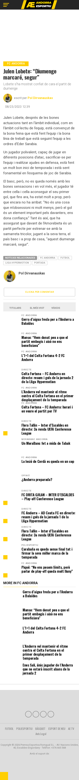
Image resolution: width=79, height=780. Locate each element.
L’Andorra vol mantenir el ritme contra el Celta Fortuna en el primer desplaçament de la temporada (47, 395)
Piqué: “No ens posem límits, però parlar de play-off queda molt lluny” (47, 569)
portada (39, 262)
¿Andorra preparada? (36, 479)
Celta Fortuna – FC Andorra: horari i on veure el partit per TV (47, 408)
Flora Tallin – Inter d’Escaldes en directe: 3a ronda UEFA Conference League (46, 429)
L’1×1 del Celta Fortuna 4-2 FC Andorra (43, 357)
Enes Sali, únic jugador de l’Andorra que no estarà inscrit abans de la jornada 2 (48, 668)
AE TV (71, 728)
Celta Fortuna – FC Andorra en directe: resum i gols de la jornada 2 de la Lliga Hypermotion (47, 377)
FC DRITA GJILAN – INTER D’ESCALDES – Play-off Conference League (47, 496)
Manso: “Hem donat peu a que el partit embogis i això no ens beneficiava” (44, 341)
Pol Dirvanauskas (40, 98)
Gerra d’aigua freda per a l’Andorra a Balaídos (47, 321)
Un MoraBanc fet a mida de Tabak (45, 443)
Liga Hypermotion (17, 262)
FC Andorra (47, 257)
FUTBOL (9, 728)
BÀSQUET (40, 728)
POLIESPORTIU (24, 728)
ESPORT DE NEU (56, 728)
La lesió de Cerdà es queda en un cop (47, 461)
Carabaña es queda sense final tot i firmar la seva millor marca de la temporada (46, 553)
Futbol (65, 257)
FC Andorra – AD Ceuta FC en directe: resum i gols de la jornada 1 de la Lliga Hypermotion (48, 516)
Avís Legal (40, 734)
